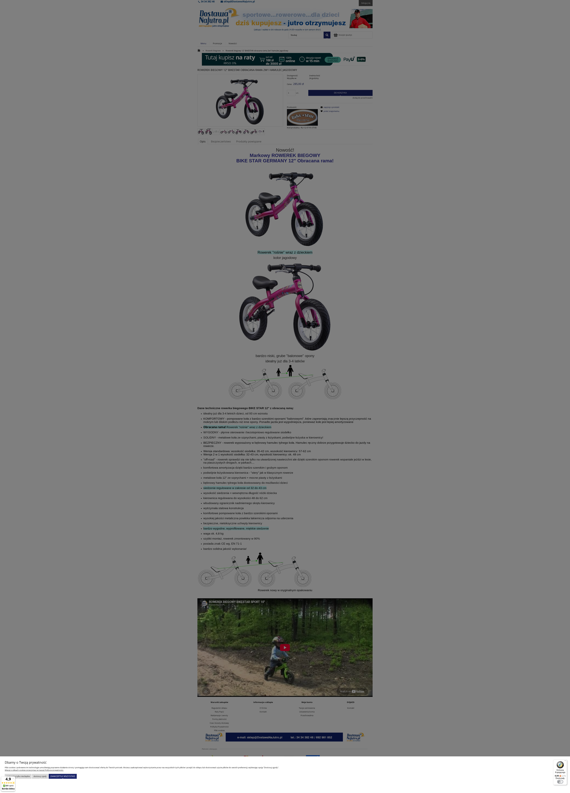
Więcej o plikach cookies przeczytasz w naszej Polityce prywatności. (34, 770)
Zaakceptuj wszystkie (62, 776)
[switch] (560, 782)
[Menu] (565, 761)
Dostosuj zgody (40, 776)
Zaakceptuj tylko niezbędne (18, 776)
